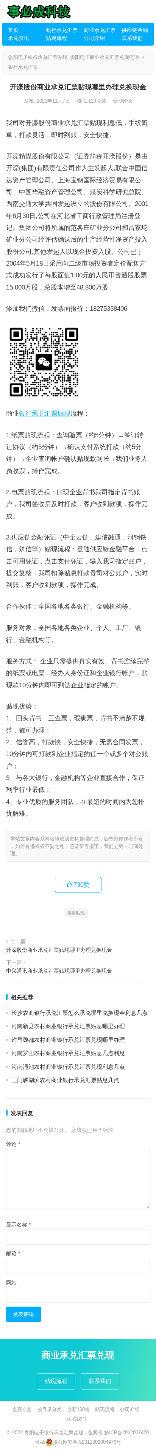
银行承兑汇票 (62, 30)
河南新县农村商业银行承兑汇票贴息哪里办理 (68, 1026)
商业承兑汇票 (99, 30)
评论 (13, 1144)
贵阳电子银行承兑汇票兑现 (53, 1432)
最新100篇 (78, 1409)
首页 (13, 30)
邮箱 (13, 1253)
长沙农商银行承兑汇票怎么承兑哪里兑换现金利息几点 (79, 1013)
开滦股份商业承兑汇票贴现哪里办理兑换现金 (59, 950)
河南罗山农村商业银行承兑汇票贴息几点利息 (68, 1053)
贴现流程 (56, 38)
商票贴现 (76, 913)
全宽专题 (22, 1409)
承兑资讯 (18, 38)
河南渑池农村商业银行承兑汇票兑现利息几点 (68, 1066)
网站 (11, 1283)
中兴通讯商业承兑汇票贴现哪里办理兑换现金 (59, 971)
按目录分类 (49, 1409)
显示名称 (18, 1225)
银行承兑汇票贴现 (44, 413)
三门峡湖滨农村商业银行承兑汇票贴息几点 (65, 1080)
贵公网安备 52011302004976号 (87, 1442)
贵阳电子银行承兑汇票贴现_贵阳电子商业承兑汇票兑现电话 (73, 57)
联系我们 (132, 38)
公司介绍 (94, 38)
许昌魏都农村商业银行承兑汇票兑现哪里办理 (68, 1039)
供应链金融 (135, 30)
